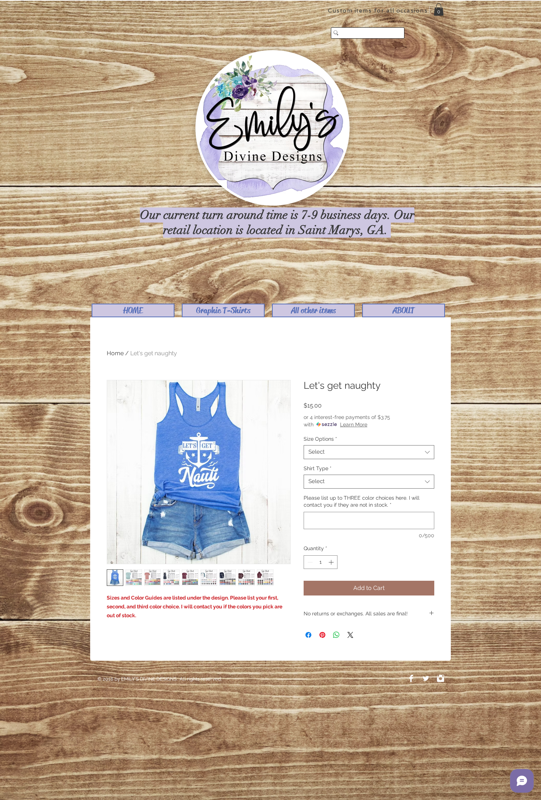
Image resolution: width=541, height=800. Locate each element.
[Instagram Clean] (440, 678)
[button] (223, 310)
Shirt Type (318, 468)
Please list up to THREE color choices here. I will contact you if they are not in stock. (362, 501)
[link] (439, 9)
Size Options (320, 439)
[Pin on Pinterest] (322, 634)
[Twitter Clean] (425, 678)
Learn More (353, 424)
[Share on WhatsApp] (336, 634)
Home (115, 353)
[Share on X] (350, 634)
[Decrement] (309, 562)
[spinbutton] (320, 562)
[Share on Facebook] (308, 634)
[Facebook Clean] (411, 678)
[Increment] (331, 562)
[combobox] (369, 452)
